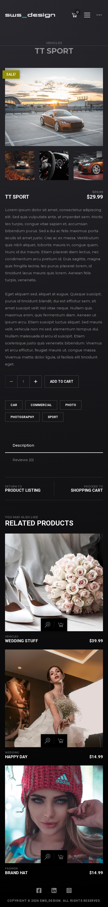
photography (22, 417)
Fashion (11, 868)
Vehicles (54, 43)
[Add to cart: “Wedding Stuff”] (60, 624)
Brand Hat (16, 872)
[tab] (54, 445)
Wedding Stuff (21, 640)
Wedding (12, 752)
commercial (41, 405)
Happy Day (16, 756)
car (14, 405)
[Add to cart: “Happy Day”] (60, 740)
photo (70, 405)
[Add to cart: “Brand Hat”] (60, 856)
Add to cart (61, 381)
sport (53, 417)
